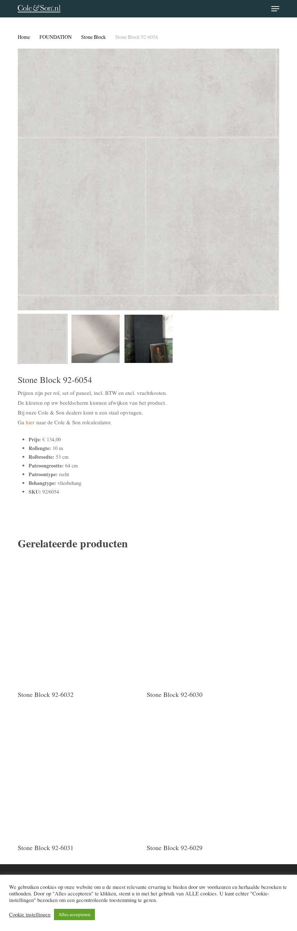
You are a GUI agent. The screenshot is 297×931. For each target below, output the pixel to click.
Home (24, 36)
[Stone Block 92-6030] (209, 620)
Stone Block (93, 36)
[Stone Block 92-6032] (80, 620)
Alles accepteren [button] (74, 914)
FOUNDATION (55, 36)
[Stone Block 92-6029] (209, 774)
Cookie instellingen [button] (29, 914)
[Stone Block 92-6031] (80, 774)
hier (30, 422)
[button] (275, 8)
